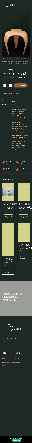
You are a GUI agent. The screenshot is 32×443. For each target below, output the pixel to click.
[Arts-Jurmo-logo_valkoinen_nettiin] (10, 1)
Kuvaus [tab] (4, 101)
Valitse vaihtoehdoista (6, 217)
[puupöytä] (16, 35)
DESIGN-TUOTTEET (13, 93)
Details (11, 216)
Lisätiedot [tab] (4, 104)
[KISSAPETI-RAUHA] (8, 192)
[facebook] (2, 345)
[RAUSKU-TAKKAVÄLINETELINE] (24, 192)
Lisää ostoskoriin (20, 85)
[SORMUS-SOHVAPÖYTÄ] (24, 232)
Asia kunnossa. (16, 440)
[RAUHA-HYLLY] (8, 239)
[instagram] (5, 345)
